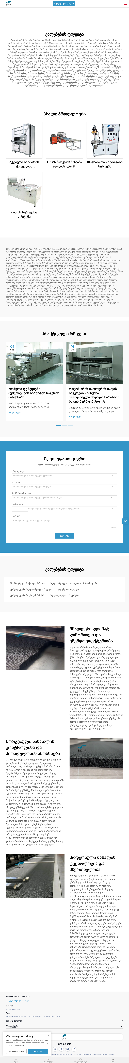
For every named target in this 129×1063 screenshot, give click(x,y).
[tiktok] (74, 1049)
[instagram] (67, 1049)
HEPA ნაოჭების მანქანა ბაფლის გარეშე (64, 164)
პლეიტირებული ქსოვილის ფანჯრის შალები (73, 583)
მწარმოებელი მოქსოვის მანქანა (27, 583)
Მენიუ (16, 1062)
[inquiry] (125, 521)
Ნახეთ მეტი (14, 412)
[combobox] (20, 509)
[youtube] (55, 1049)
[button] (58, 425)
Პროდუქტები (48, 1062)
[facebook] (61, 1049)
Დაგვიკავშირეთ (80, 1062)
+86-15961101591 (18, 1001)
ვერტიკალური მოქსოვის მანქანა (27, 595)
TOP (112, 1062)
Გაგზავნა (64, 536)
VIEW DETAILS (24, 140)
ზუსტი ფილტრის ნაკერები (64, 595)
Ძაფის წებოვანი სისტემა (24, 214)
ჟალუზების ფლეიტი (68, 589)
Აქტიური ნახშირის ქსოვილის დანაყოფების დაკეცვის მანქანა (24, 164)
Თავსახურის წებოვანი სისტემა (105, 164)
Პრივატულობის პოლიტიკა (104, 1054)
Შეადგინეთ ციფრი (64, 3)
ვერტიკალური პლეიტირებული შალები (31, 589)
